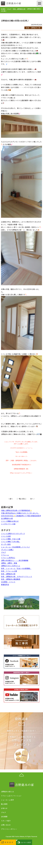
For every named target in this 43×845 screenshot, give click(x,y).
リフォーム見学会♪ (8, 558)
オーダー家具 (6, 544)
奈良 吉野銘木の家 (33, 28)
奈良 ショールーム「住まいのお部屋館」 (16, 568)
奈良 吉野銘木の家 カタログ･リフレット (16, 576)
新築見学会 (5, 584)
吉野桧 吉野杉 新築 (9, 563)
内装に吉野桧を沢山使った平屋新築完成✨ (16, 510)
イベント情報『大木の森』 (10, 541)
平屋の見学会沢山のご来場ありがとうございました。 (20, 513)
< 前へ (10, 499)
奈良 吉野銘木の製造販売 (10, 579)
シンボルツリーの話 (8, 524)
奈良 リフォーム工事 (9, 571)
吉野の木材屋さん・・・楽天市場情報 (14, 560)
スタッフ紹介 (6, 821)
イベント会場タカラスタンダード (13, 533)
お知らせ (4, 808)
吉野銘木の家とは (7, 791)
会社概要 (4, 816)
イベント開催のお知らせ (10, 521)
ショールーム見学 (7, 800)
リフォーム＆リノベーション (11, 796)
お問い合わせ (6, 825)
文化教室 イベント (8, 582)
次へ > (32, 499)
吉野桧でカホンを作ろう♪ (10, 566)
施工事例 (4, 804)
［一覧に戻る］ (21, 499)
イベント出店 (6, 536)
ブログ (3, 552)
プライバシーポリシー (9, 829)
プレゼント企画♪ (7, 550)
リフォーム (5, 555)
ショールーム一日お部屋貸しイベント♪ (15, 547)
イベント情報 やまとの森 (10, 539)
